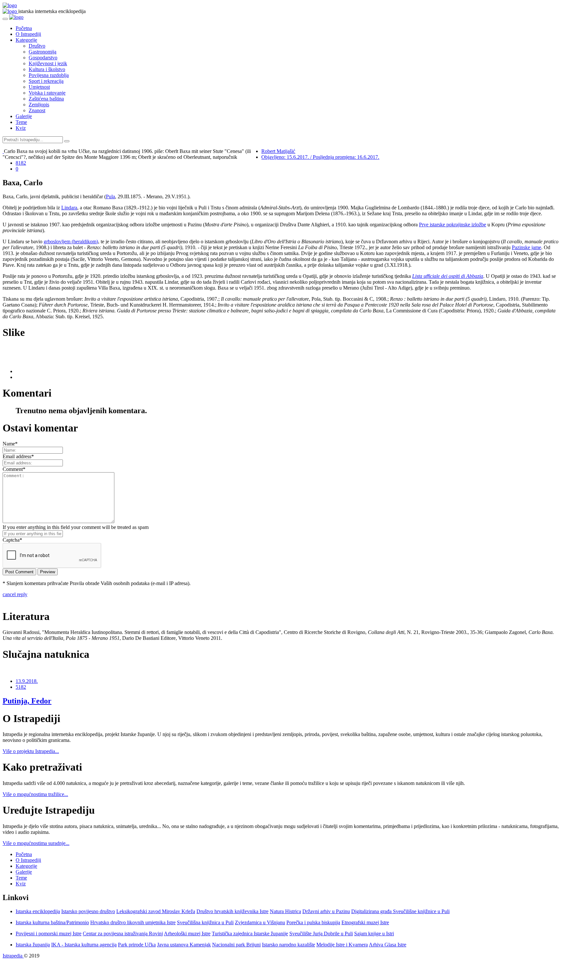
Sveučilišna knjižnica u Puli (205, 922)
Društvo (37, 46)
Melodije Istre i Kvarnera (342, 944)
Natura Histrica (285, 911)
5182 (21, 687)
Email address (18, 456)
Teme (21, 122)
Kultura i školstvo (47, 69)
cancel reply (15, 594)
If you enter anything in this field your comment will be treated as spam (76, 527)
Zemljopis (39, 104)
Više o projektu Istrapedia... (31, 751)
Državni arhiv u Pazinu (326, 911)
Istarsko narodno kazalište (288, 944)
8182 (21, 163)
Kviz (21, 128)
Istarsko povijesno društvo (88, 911)
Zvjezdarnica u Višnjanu (260, 922)
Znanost (37, 110)
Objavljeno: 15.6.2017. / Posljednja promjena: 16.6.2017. (320, 157)
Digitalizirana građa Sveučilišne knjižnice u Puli (400, 911)
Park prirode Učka (137, 944)
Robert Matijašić (278, 151)
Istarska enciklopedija (38, 911)
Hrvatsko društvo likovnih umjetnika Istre (133, 922)
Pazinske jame (526, 247)
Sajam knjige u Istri (374, 933)
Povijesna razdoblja (49, 75)
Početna (24, 28)
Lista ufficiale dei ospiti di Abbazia (447, 276)
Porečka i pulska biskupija (313, 922)
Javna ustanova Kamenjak (184, 944)
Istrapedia (13, 955)
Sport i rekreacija (46, 81)
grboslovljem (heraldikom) (71, 241)
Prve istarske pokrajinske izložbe (452, 224)
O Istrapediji (28, 34)
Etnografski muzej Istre (365, 922)
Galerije (24, 116)
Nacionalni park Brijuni (236, 944)
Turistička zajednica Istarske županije (250, 933)
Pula (110, 196)
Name (10, 443)
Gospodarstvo (43, 57)
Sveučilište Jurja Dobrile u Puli (321, 933)
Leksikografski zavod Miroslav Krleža (155, 911)
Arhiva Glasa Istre (387, 944)
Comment (14, 469)
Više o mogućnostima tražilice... (35, 794)
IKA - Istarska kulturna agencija (84, 944)
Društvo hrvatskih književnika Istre (232, 911)
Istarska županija (33, 944)
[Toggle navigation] (5, 19)
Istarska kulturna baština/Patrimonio (52, 922)
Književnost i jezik (48, 63)
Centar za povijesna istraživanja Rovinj (123, 933)
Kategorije (26, 40)
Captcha (12, 540)
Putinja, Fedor (27, 701)
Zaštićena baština (46, 98)
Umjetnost (39, 87)
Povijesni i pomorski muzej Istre (48, 933)
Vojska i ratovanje (47, 93)
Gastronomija (42, 51)
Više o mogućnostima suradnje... (36, 843)
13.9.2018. (27, 681)
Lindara (69, 207)
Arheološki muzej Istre (187, 933)
